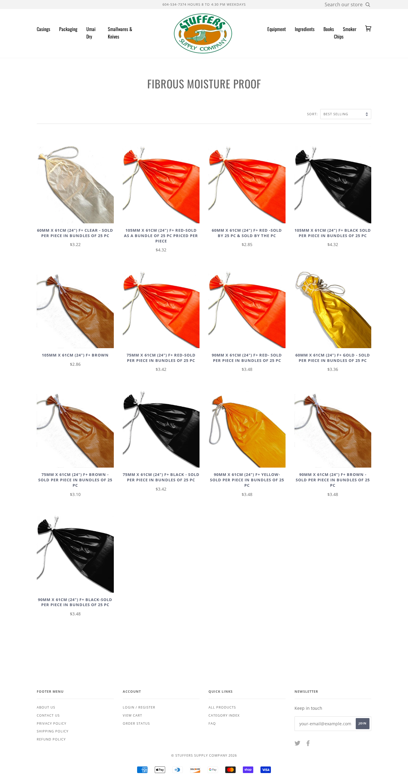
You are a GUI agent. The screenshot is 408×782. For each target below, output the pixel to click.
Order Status (136, 723)
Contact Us (48, 715)
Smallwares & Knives (120, 32)
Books (328, 29)
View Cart (132, 715)
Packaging (68, 29)
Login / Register (139, 707)
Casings (43, 29)
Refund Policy (51, 739)
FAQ (212, 723)
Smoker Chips (345, 32)
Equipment (276, 29)
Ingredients (305, 29)
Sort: (313, 114)
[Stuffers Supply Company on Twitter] (298, 744)
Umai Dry (91, 32)
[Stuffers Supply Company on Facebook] (308, 744)
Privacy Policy (51, 723)
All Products (222, 707)
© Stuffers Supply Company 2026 (204, 755)
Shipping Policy (52, 731)
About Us (46, 707)
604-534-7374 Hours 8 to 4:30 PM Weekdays (204, 4)
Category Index (224, 715)
